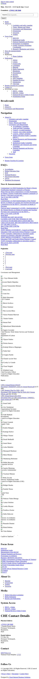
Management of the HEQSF (10, 552)
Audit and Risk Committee (21, 128)
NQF (6, 173)
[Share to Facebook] (2, 535)
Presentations (17, 73)
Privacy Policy (6, 674)
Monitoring (16, 71)
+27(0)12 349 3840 (15, 10)
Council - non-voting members (22, 132)
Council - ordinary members (21, 134)
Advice (15, 60)
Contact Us (8, 87)
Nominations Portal (19, 96)
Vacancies (16, 33)
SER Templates (18, 78)
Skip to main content (7, 2)
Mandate (7, 581)
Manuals (15, 67)
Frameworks (17, 64)
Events (7, 53)
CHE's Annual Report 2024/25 (10, 385)
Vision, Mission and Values (21, 27)
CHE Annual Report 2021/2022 (11, 396)
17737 (19, 654)
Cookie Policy (24, 674)
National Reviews (10, 175)
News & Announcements (13, 51)
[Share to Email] (16, 535)
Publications (8, 58)
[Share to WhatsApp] (9, 535)
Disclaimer (15, 674)
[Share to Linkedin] (12, 535)
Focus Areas (9, 36)
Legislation (16, 65)
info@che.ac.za (6, 653)
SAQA (7, 178)
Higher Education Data (12, 171)
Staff (14, 152)
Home (7, 22)
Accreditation (9, 169)
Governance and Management (22, 29)
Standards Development (12, 180)
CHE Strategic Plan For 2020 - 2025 (12, 390)
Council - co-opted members (22, 130)
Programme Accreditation (21, 43)
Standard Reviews (18, 80)
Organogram (17, 31)
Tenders (15, 34)
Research (16, 76)
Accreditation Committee (21, 126)
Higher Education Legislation (14, 595)
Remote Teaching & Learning (14, 85)
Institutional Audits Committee (22, 143)
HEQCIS (16, 38)
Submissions (17, 82)
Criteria (15, 62)
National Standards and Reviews (23, 42)
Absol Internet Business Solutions (19, 677)
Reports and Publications (12, 598)
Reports (15, 74)
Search (4, 15)
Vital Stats (16, 84)
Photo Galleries (17, 56)
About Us (8, 23)
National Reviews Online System (23, 95)
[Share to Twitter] (6, 535)
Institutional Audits (19, 40)
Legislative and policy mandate (22, 25)
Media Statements (18, 69)
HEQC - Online (18, 91)
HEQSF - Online (18, 93)
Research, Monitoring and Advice (23, 49)
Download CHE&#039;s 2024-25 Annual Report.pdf (17, 387)
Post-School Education (12, 176)
